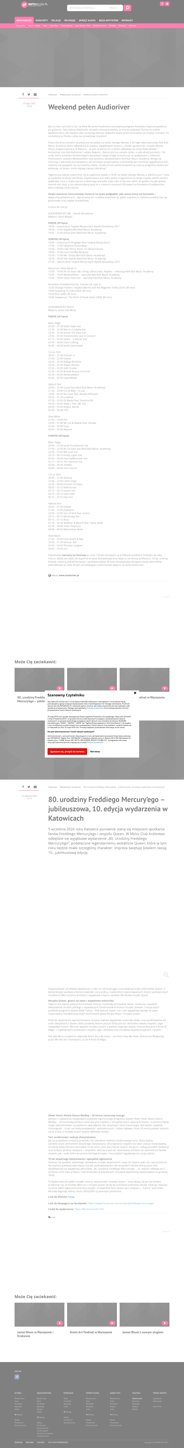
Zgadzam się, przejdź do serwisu (67, 751)
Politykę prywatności (95, 708)
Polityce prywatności (95, 742)
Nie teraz (95, 751)
